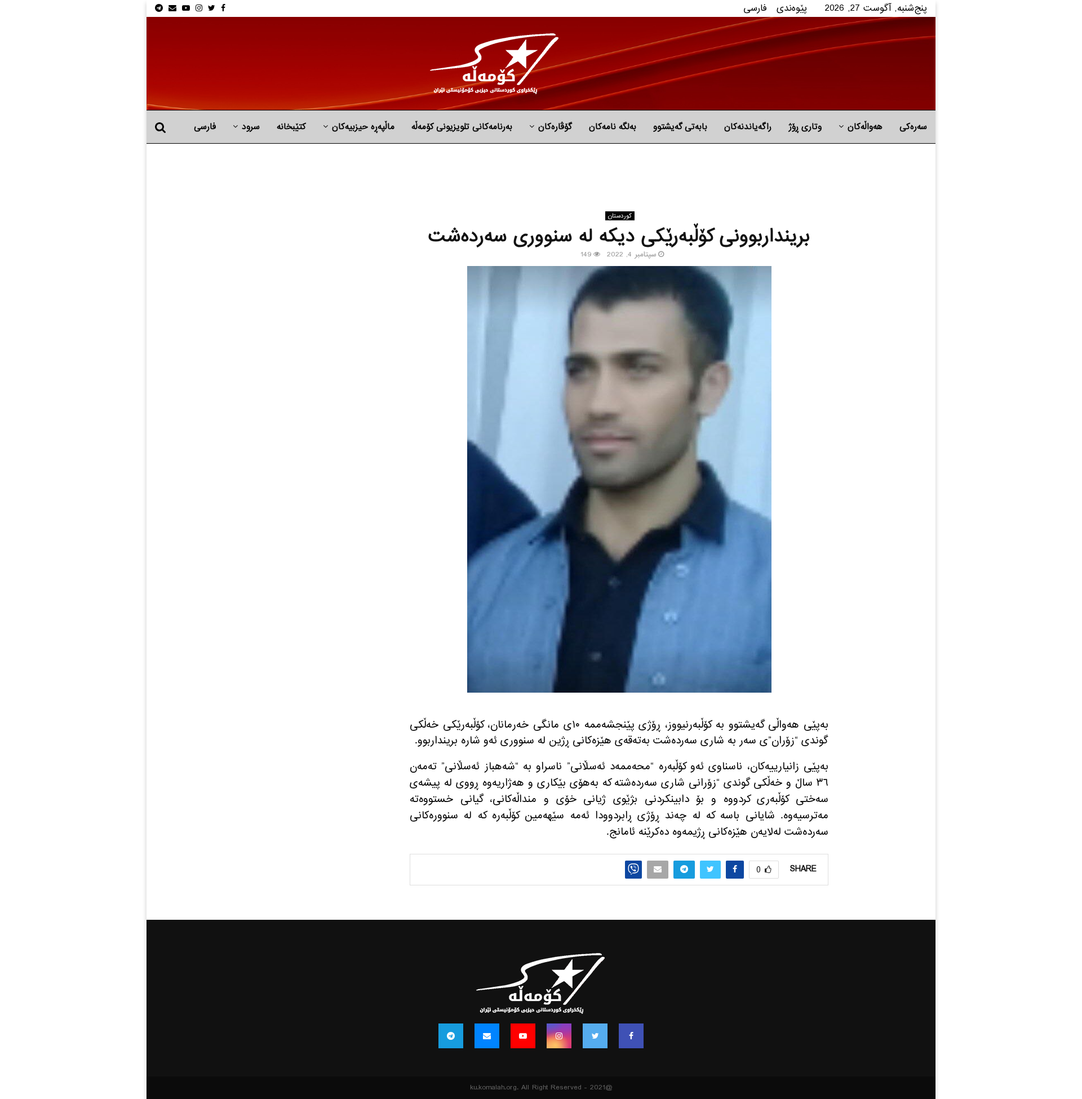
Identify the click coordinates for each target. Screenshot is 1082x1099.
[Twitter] (595, 1035)
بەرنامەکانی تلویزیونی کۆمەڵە (461, 127)
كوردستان (620, 215)
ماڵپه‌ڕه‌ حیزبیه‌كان (363, 127)
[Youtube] (523, 1035)
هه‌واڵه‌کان (865, 127)
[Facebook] (631, 1035)
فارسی (755, 8)
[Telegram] (450, 1035)
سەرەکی (913, 127)
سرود (251, 127)
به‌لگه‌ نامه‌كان (612, 127)
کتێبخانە (291, 127)
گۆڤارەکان (555, 127)
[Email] (487, 1035)
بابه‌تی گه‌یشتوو (680, 127)
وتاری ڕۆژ (805, 127)
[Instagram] (559, 1035)
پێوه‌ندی (792, 8)
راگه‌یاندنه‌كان (747, 127)
